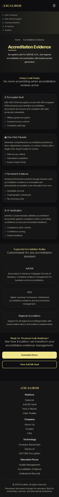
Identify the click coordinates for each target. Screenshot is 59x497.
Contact (30, 429)
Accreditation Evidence (29, 469)
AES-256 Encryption (29, 453)
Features (29, 400)
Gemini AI (30, 449)
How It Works (29, 408)
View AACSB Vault (29, 364)
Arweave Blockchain (29, 444)
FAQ (29, 433)
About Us (30, 424)
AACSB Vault (29, 404)
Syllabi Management (29, 464)
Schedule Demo (29, 355)
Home (17, 40)
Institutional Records (29, 473)
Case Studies (29, 413)
